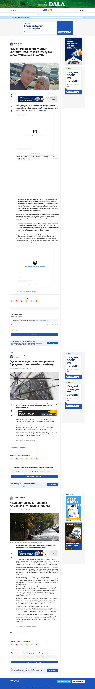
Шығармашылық (21, 14)
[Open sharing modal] (11, 106)
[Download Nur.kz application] (47, 4)
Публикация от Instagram (35, 153)
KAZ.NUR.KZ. (42, 110)
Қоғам (11, 352)
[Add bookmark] (11, 111)
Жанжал (34, 14)
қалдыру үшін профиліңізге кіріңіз (41, 320)
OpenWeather (33, 405)
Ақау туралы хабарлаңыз (64, 681)
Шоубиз (12, 14)
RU (76, 10)
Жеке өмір (28, 14)
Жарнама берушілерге (78, 681)
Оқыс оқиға (39, 14)
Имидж (45, 14)
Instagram (53, 343)
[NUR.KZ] (47, 10)
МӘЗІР (14, 10)
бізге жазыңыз (32, 291)
